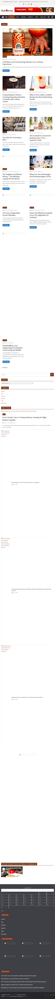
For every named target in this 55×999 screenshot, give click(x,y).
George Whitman (14, 92)
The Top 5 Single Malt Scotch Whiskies (11, 214)
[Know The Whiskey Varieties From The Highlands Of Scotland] (41, 200)
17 (2, 901)
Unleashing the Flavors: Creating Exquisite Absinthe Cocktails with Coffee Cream (14, 98)
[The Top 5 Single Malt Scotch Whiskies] (14, 200)
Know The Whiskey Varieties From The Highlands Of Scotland (41, 215)
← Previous (4, 367)
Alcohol (11, 17)
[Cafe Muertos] (3, 17)
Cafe (17, 17)
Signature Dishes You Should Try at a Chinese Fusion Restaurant (27, 697)
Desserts (30, 17)
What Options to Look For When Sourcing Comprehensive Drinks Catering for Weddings (22, 987)
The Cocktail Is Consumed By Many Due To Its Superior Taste (40, 137)
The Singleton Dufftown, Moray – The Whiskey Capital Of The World (12, 176)
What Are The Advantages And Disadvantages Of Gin (40, 175)
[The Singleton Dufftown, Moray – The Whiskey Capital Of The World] (14, 162)
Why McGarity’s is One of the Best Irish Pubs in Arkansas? (25, 482)
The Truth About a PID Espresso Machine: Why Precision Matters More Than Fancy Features (35, 2)
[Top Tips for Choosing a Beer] (14, 124)
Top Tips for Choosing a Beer (12, 138)
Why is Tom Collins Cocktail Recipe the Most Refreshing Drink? (41, 97)
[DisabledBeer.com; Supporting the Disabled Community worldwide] (14, 286)
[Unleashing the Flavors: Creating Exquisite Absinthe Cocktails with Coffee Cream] (14, 82)
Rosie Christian (42, 210)
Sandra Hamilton (43, 92)
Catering (23, 17)
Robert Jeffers (14, 210)
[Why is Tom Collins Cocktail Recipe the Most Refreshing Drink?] (41, 82)
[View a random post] (52, 17)
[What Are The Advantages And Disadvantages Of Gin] (41, 162)
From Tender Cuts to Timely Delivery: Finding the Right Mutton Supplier (24, 418)
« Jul (2, 910)
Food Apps (43, 17)
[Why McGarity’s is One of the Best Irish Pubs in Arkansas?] (5, 483)
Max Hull (14, 59)
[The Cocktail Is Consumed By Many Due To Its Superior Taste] (41, 123)
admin (14, 134)
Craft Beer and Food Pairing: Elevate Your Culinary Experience (23, 63)
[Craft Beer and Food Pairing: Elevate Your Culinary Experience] (27, 42)
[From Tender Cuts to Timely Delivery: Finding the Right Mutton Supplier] (27, 411)
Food (36, 17)
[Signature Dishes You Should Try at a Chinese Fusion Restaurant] (5, 698)
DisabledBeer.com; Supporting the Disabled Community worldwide (12, 347)
